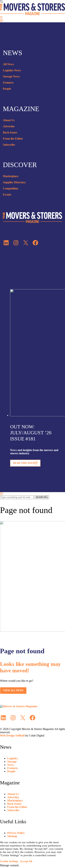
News (10, 764)
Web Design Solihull (12, 735)
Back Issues (10, 132)
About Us (9, 120)
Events (7, 194)
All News (8, 64)
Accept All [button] (26, 861)
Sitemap (12, 836)
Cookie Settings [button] (9, 861)
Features (8, 82)
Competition (10, 188)
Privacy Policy (16, 832)
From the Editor (13, 138)
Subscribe (9, 144)
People (7, 88)
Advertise (9, 126)
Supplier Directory (14, 182)
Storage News (11, 76)
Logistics (12, 758)
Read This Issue (24, 463)
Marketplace (10, 176)
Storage (12, 761)
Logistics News (12, 70)
